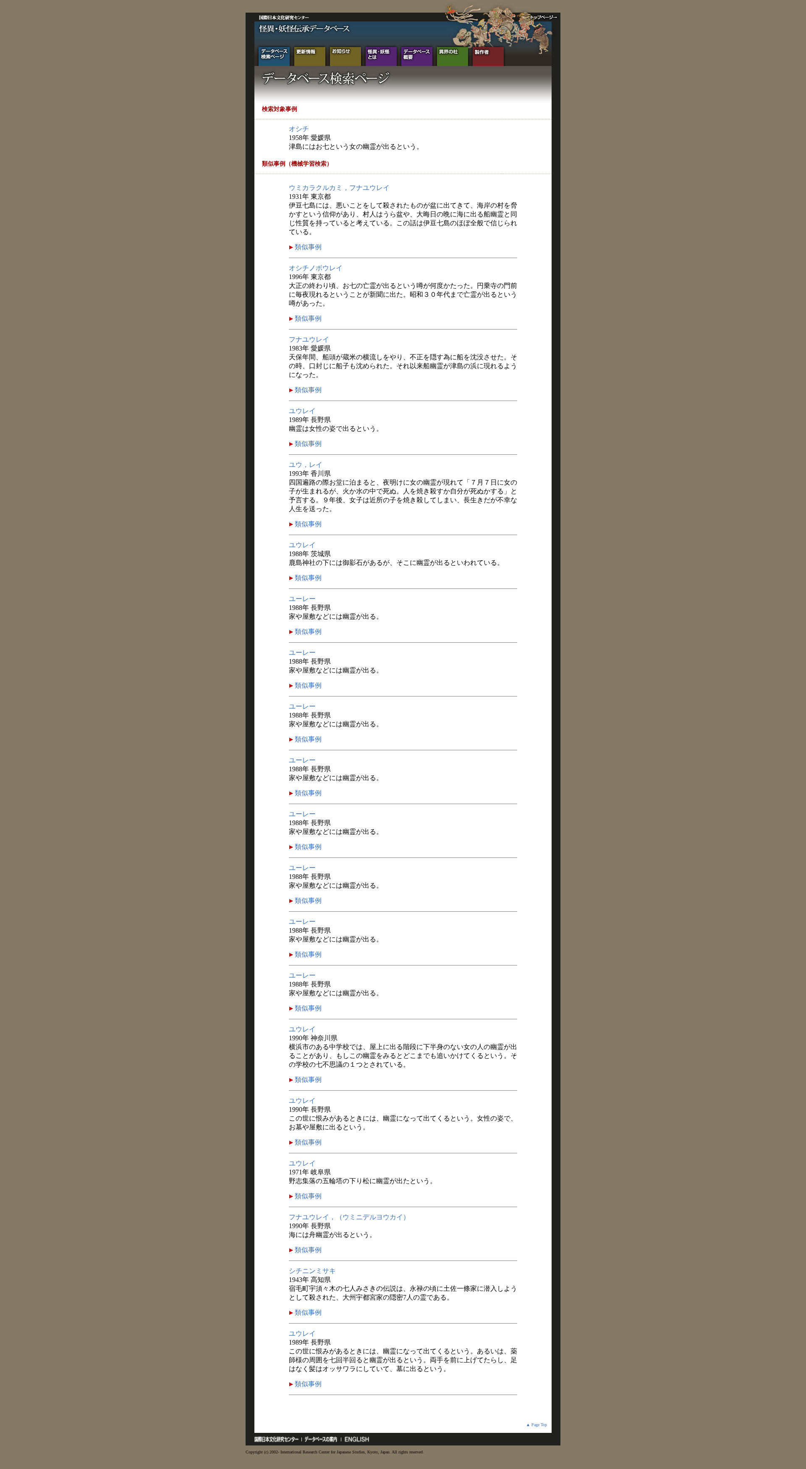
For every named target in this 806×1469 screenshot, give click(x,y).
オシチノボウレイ (316, 268)
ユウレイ (302, 410)
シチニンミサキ (312, 1270)
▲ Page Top (536, 1424)
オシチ (299, 128)
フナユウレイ (309, 339)
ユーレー (302, 598)
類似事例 (307, 247)
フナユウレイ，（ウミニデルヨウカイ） (349, 1217)
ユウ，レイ (305, 464)
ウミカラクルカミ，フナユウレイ (339, 187)
